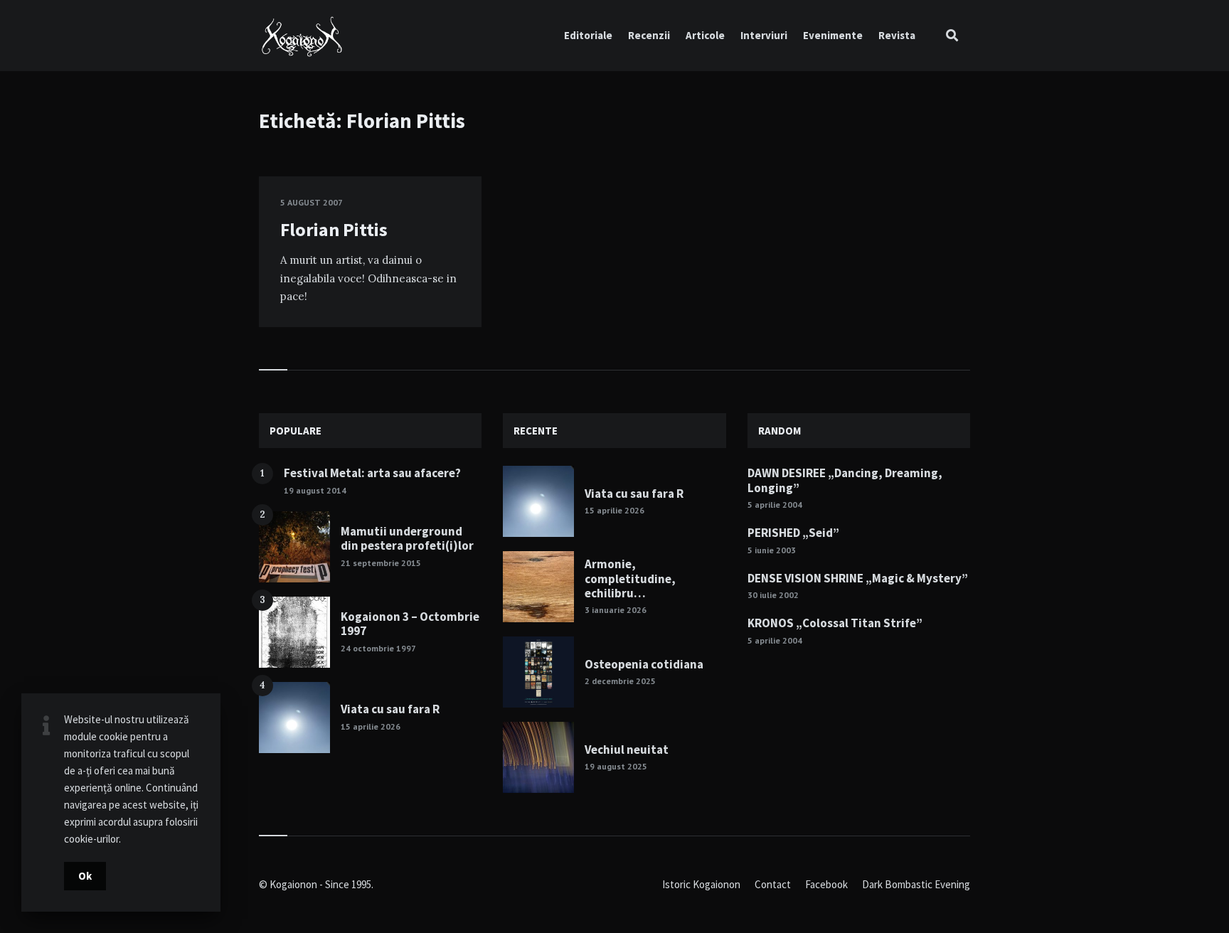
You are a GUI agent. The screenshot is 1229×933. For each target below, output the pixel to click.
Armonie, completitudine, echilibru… (630, 578)
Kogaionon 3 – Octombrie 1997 (410, 624)
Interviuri (763, 35)
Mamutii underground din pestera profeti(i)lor (407, 538)
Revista (896, 35)
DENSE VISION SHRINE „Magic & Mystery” (857, 578)
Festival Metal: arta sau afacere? (372, 473)
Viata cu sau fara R (390, 709)
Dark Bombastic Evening (916, 884)
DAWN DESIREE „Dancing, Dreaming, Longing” (844, 480)
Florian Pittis (334, 229)
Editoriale (588, 35)
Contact (773, 884)
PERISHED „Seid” (793, 532)
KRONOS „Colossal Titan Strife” (834, 623)
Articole (705, 35)
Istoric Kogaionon (701, 884)
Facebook (826, 884)
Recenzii (649, 35)
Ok (85, 876)
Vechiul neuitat (627, 749)
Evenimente (833, 35)
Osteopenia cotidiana (644, 664)
